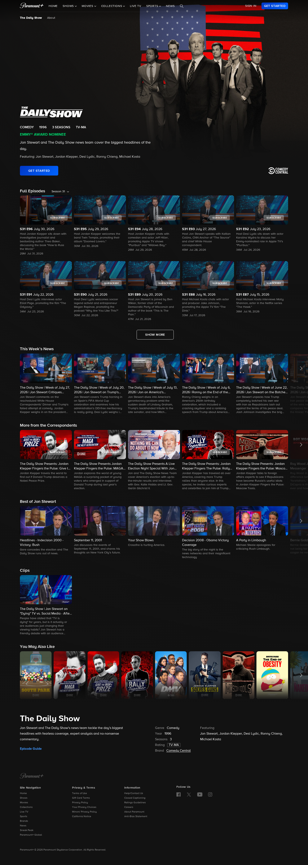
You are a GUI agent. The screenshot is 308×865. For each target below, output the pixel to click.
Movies (24, 802)
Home (53, 6)
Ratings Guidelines (135, 802)
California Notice (81, 816)
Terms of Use (79, 793)
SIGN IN (250, 5)
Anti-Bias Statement (135, 816)
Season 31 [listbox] (58, 191)
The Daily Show (31, 17)
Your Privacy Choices (84, 807)
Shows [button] (69, 6)
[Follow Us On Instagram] (210, 794)
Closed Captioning (134, 798)
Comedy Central (178, 750)
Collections (26, 807)
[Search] (182, 6)
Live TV (135, 6)
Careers (128, 807)
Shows (23, 798)
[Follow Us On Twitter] (189, 794)
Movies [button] (88, 6)
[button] (46, 384)
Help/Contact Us (133, 793)
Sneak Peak (26, 830)
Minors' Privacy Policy (84, 812)
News (170, 6)
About (51, 17)
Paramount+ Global (31, 835)
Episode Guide (31, 748)
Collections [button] (112, 6)
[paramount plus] (32, 6)
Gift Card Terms (81, 798)
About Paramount (134, 812)
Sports (23, 816)
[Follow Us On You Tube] (199, 794)
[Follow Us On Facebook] (178, 794)
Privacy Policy (80, 802)
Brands (24, 821)
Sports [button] (152, 6)
